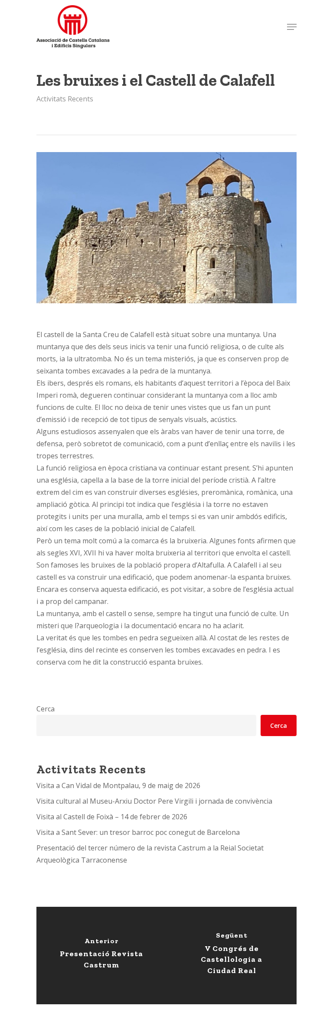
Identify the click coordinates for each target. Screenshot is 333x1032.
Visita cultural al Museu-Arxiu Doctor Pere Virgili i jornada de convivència (154, 801)
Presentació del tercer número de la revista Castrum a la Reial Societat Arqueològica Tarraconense (150, 854)
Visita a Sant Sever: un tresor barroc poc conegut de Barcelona (138, 832)
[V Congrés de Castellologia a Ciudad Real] (231, 955)
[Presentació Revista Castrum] (101, 955)
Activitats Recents (64, 99)
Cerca (45, 709)
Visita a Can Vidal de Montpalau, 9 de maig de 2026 (118, 785)
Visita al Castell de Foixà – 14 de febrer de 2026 (111, 816)
